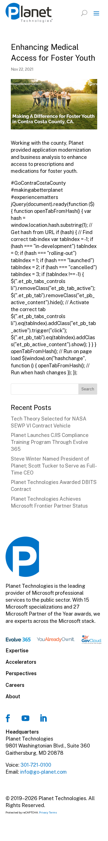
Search (87, 389)
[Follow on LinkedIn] (43, 718)
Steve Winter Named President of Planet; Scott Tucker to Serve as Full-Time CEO (54, 466)
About (13, 696)
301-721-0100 (35, 765)
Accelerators (21, 662)
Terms (53, 812)
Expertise (17, 650)
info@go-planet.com (43, 772)
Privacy (43, 812)
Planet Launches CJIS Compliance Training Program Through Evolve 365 (50, 442)
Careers (15, 685)
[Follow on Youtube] (25, 718)
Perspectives (21, 673)
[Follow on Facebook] (8, 718)
